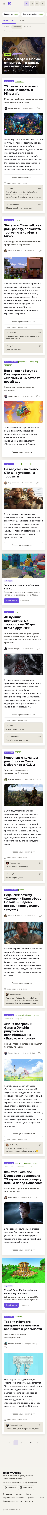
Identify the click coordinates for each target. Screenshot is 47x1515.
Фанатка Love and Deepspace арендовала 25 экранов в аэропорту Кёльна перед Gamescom (23, 1177)
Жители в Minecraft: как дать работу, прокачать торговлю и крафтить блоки (22, 230)
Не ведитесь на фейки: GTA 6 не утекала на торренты (21, 472)
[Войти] (42, 3)
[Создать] (26, 3)
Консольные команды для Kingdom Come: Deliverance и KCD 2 (21, 761)
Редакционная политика (13, 1497)
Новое (23, 21)
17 (41, 251)
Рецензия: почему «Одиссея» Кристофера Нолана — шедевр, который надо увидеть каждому (22, 902)
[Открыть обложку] (23, 124)
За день (6, 27)
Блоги (28, 1494)
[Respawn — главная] (9, 3)
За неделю (17, 27)
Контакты (29, 1501)
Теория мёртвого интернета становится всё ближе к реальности (23, 1325)
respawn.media (12, 1472)
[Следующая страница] (37, 1442)
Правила (30, 1497)
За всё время (8, 31)
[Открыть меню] (4, 3)
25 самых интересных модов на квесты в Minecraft (21, 90)
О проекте (7, 1494)
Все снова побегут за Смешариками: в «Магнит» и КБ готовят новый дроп (22, 376)
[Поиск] (32, 3)
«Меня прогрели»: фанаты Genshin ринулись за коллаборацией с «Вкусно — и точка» (19, 1031)
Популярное (9, 21)
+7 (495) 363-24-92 (28, 1482)
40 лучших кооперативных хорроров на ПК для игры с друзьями (20, 622)
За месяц (27, 27)
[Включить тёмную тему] (37, 3)
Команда (18, 1494)
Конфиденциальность (12, 1501)
